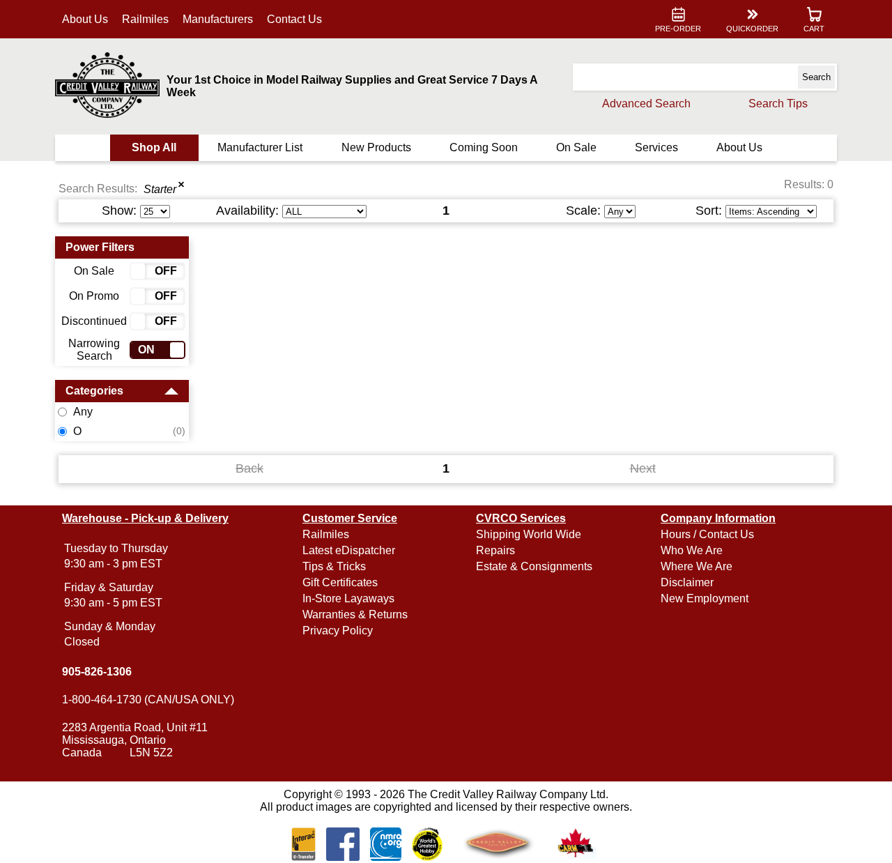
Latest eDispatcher (348, 550)
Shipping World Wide (528, 534)
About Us (85, 19)
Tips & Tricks (334, 566)
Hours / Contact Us (707, 534)
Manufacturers (218, 19)
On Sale (576, 147)
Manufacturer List (259, 147)
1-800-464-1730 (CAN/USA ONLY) (148, 699)
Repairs (495, 550)
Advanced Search (646, 103)
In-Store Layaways (348, 598)
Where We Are (696, 566)
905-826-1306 (97, 672)
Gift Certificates (340, 582)
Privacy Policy (337, 630)
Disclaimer (687, 582)
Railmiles (145, 19)
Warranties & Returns (355, 614)
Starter (160, 189)
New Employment (704, 598)
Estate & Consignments (534, 566)
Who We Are (692, 550)
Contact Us (294, 19)
